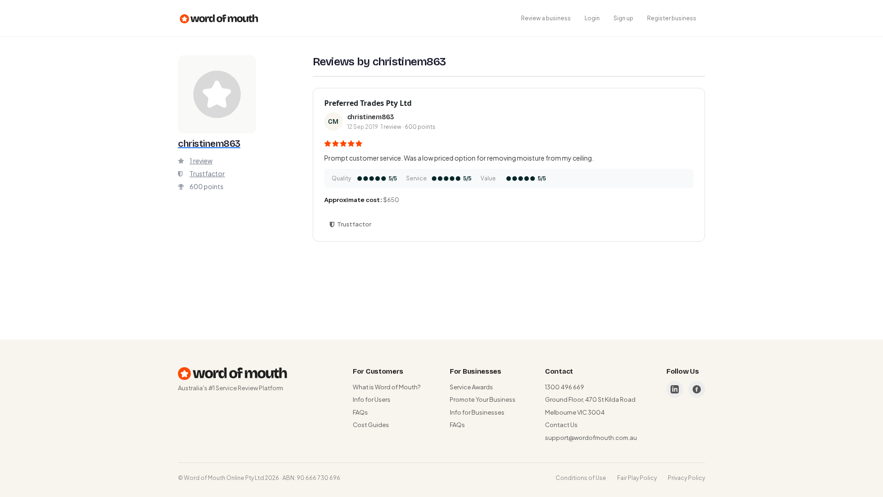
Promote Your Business (483, 399)
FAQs (360, 412)
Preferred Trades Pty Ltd (368, 103)
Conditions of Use (581, 477)
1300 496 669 (564, 387)
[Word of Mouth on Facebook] (696, 389)
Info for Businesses (477, 412)
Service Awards (471, 387)
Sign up (623, 18)
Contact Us (561, 424)
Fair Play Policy (637, 477)
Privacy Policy (686, 477)
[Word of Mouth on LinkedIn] (674, 389)
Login (592, 18)
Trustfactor (207, 173)
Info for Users (371, 399)
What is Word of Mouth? (386, 387)
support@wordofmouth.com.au (591, 437)
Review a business (546, 18)
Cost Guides (371, 424)
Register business (671, 18)
